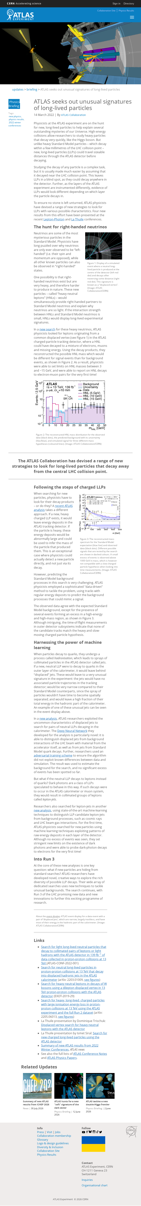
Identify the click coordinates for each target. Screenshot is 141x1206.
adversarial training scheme (53, 755)
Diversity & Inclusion (50, 1147)
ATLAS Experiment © (65, 1199)
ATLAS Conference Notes (90, 1054)
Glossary (42, 1139)
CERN (24, 3)
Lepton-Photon (54, 219)
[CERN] (131, 1131)
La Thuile (77, 219)
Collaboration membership (54, 1135)
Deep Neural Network (72, 731)
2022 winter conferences (14, 124)
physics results (16, 119)
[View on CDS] (103, 246)
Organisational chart (94, 1185)
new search (47, 329)
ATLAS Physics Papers (62, 1058)
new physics (15, 116)
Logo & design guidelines (53, 1143)
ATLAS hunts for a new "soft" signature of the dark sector (66, 1104)
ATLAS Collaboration (73, 115)
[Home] (20, 14)
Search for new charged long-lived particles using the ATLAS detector (74, 1037)
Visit (49, 1132)
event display (53, 916)
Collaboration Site (106, 10)
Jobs (57, 1132)
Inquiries (87, 1180)
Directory (129, 3)
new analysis (48, 719)
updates (18, 89)
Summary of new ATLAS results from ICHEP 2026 (36, 1103)
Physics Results (126, 10)
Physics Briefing (14, 104)
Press (40, 1132)
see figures (91, 980)
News (26, 1108)
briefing (32, 89)
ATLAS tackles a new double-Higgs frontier (97, 1103)
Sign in (116, 3)
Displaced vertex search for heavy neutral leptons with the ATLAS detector (70, 1027)
